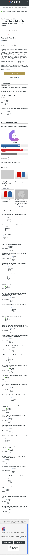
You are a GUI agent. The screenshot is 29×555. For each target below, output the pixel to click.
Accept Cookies (7, 542)
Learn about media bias (5, 46)
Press (12, 521)
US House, (8, 29)
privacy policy (22, 537)
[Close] (25, 526)
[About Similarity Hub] (27, 122)
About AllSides (7, 521)
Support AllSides (21, 522)
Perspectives (24, 7)
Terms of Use (22, 521)
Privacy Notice (7, 522)
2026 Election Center (7, 7)
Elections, (4, 29)
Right (14, 44)
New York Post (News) (5, 31)
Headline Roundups (16, 7)
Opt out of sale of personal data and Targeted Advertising (14, 547)
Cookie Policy (14, 522)
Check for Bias (13, 77)
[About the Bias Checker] (26, 76)
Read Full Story (14, 73)
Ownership (16, 521)
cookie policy (3, 539)
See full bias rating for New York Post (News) (9, 45)
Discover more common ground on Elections (10, 162)
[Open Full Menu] (2, 2)
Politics (11, 29)
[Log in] (24, 2)
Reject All (19, 542)
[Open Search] (27, 2)
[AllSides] (14, 1)
